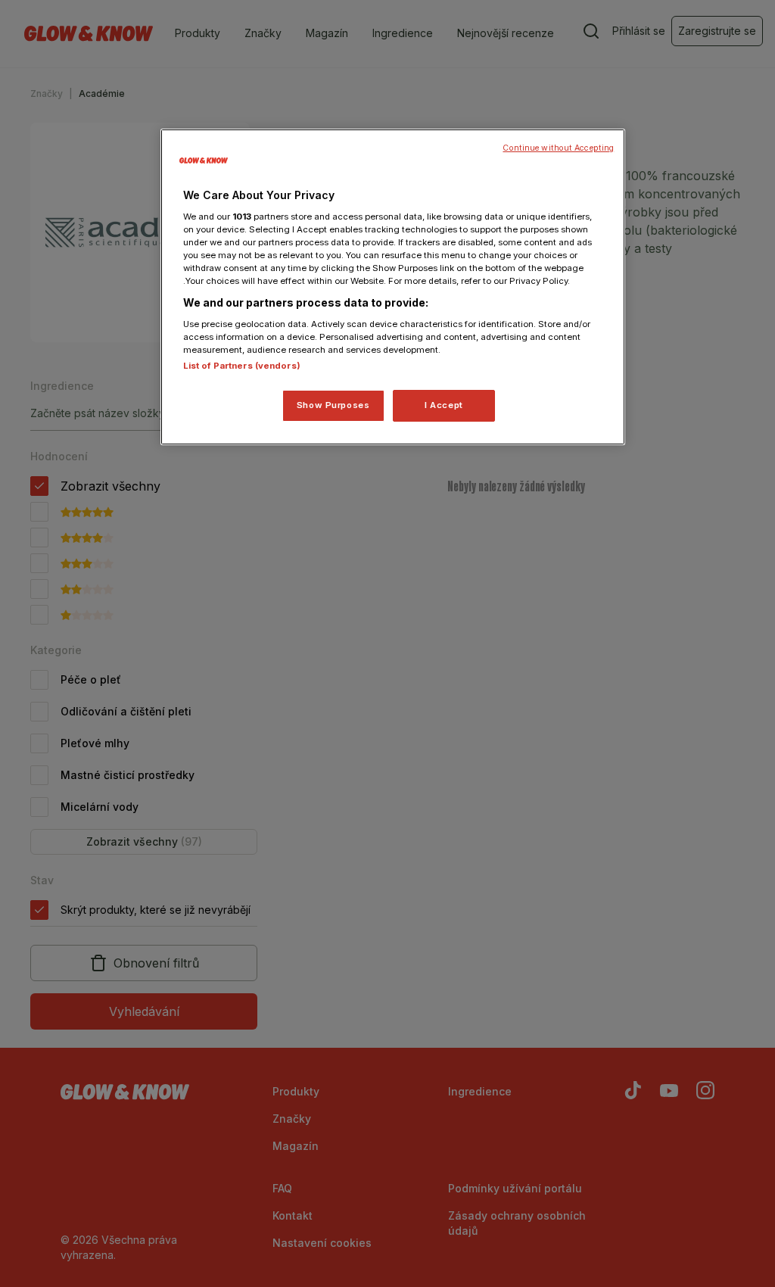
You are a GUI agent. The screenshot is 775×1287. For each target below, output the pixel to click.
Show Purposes (333, 405)
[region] (392, 287)
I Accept (444, 405)
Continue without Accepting (558, 148)
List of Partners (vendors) (241, 365)
